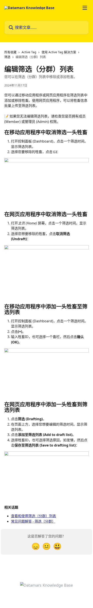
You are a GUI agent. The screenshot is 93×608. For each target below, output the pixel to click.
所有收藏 (10, 52)
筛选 (7, 57)
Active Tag (29, 52)
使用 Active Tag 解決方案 (59, 52)
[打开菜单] (85, 7)
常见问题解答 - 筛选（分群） (33, 521)
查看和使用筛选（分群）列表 (33, 516)
